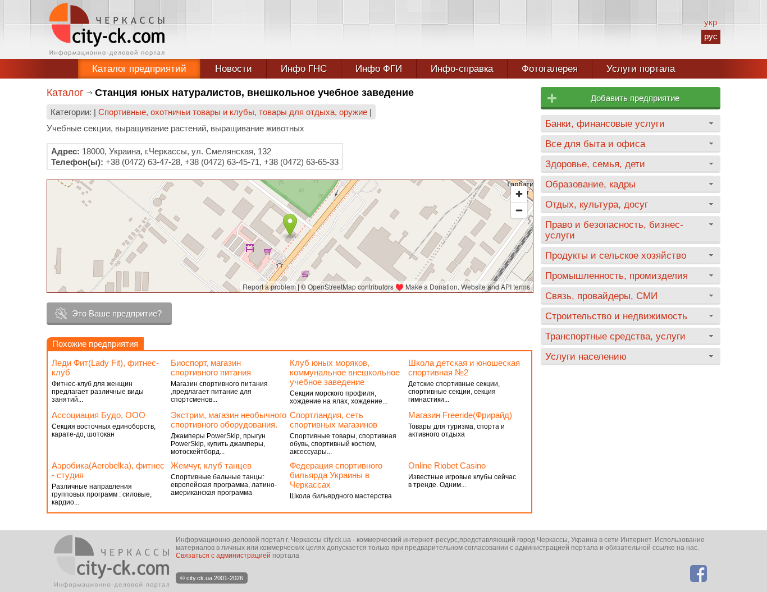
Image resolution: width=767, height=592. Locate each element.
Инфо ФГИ (378, 68)
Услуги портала (640, 68)
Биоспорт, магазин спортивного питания (211, 367)
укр (710, 22)
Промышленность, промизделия (616, 275)
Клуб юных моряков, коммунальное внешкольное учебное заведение (345, 372)
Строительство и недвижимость (616, 316)
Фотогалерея (550, 68)
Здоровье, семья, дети (595, 164)
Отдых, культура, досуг (596, 204)
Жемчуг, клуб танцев (211, 465)
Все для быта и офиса (595, 144)
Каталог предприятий (139, 68)
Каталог (65, 92)
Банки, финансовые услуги (605, 123)
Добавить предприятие (635, 98)
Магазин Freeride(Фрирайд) (460, 415)
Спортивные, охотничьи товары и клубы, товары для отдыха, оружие (232, 112)
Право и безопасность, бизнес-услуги (614, 229)
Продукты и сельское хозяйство (615, 255)
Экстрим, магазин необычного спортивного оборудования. (228, 419)
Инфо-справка (462, 68)
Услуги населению (586, 356)
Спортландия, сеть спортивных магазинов (333, 419)
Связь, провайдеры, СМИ (601, 296)
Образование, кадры (590, 184)
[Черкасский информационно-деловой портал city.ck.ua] (107, 29)
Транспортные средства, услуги (615, 336)
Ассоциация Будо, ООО (98, 415)
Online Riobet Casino (447, 465)
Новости (233, 68)
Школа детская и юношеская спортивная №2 (464, 367)
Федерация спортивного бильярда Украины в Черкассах (336, 475)
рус (711, 36)
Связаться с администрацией (223, 555)
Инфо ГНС (304, 68)
